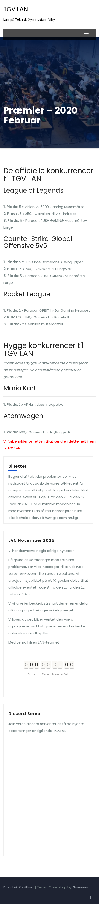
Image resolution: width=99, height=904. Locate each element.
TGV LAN (15, 9)
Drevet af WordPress (19, 887)
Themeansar (82, 887)
